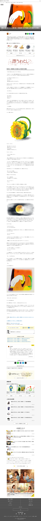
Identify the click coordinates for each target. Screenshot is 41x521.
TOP (0, 2)
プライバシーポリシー (25, 516)
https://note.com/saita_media (15, 323)
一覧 (21, 53)
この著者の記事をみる (31, 356)
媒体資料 (36, 516)
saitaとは (20, 506)
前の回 (11, 53)
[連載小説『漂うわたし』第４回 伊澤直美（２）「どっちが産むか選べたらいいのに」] (28, 47)
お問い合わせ (5, 516)
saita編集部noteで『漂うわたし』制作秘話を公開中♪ (14, 320)
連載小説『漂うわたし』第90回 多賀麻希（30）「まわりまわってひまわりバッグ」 (22, 317)
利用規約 (17, 516)
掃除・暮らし (31, 499)
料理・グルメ (10, 501)
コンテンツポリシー (21, 516)
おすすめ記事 (14, 516)
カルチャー (4, 2)
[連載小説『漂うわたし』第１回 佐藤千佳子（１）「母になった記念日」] (9, 47)
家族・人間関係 (10, 499)
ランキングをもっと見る (21, 466)
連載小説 (9, 368)
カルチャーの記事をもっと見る (20, 423)
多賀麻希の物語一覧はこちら (20, 55)
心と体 (10, 503)
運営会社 (33, 516)
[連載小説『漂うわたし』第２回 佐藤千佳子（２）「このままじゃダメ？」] (16, 47)
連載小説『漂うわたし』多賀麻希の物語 (17, 368)
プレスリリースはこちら (9, 516)
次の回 (30, 53)
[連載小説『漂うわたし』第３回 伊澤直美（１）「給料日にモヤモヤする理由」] (22, 47)
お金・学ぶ (31, 501)
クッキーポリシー (30, 516)
